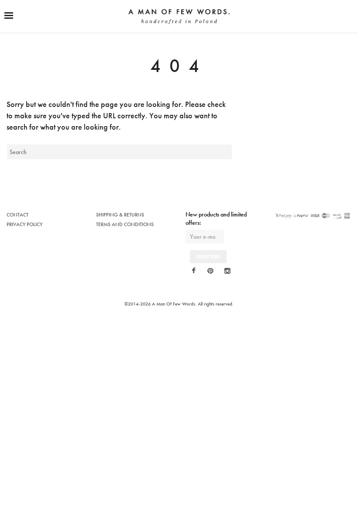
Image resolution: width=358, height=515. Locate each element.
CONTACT (17, 214)
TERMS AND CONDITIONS (125, 224)
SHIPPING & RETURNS (120, 214)
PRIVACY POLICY (24, 224)
